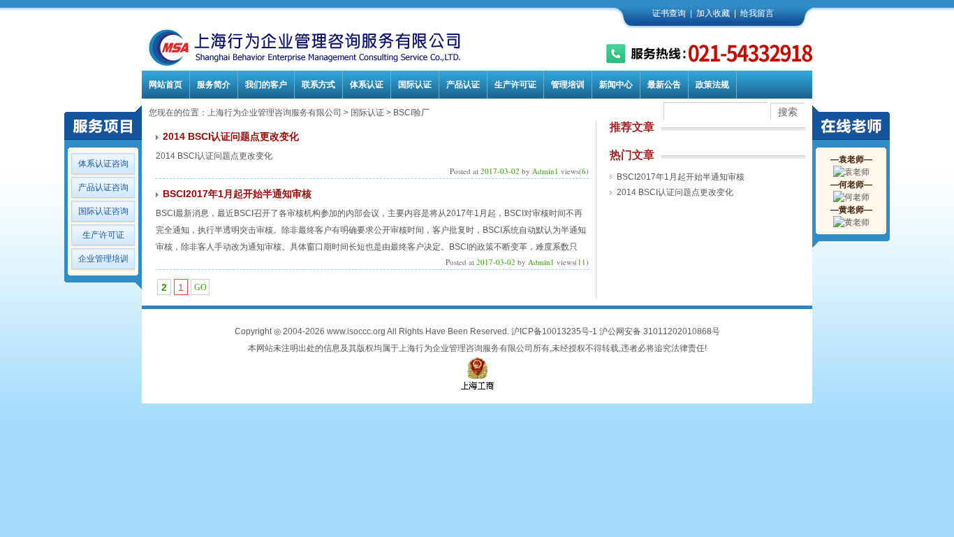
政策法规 (712, 85)
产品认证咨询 (103, 187)
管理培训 (568, 85)
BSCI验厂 (411, 112)
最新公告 (664, 85)
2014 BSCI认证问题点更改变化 (231, 136)
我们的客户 (266, 85)
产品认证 (463, 85)
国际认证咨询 (103, 211)
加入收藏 (713, 13)
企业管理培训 (103, 259)
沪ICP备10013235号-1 (554, 331)
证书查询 (669, 13)
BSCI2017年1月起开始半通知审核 (237, 193)
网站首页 (165, 85)
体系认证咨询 (103, 164)
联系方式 (318, 85)
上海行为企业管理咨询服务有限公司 (274, 112)
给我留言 (757, 13)
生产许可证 (515, 85)
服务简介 (213, 85)
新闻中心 (616, 85)
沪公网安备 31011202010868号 (659, 331)
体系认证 (366, 85)
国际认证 (415, 85)
